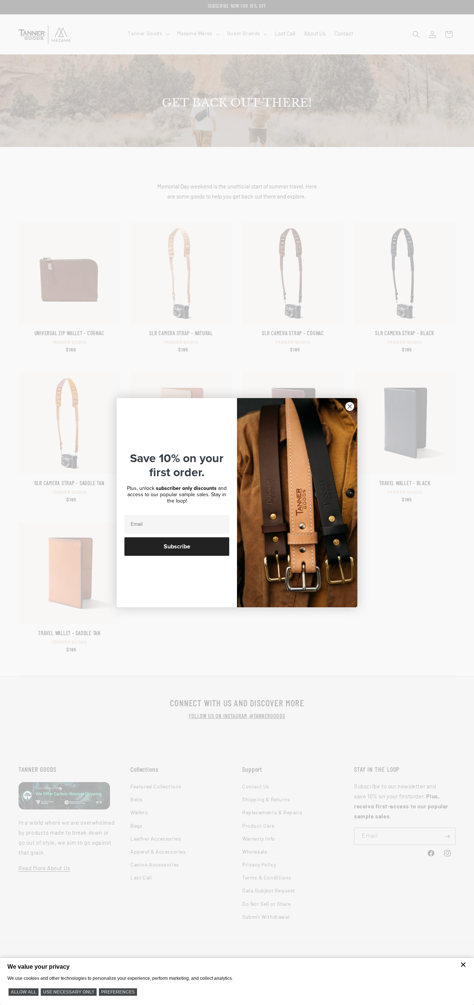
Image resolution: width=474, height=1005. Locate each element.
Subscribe (177, 546)
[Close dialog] (349, 406)
